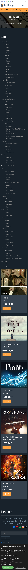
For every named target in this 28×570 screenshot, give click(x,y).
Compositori (12, 23)
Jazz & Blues (5, 80)
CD (7, 267)
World (3, 169)
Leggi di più (8, 553)
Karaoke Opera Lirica (10, 77)
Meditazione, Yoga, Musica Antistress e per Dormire (15, 130)
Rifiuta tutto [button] (20, 567)
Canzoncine (8, 199)
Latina (3, 155)
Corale (7, 55)
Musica (3, 10)
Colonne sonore (9, 104)
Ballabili (4, 229)
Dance (7, 220)
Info (7, 308)
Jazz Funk (8, 91)
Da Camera (8, 53)
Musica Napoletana (10, 193)
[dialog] (14, 557)
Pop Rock (4, 141)
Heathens (5, 297)
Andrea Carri (5, 440)
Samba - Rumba (9, 242)
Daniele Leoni (6, 347)
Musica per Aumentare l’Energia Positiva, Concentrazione (15, 137)
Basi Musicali (9, 107)
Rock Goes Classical (8, 483)
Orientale (8, 185)
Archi (7, 64)
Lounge (8, 223)
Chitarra (8, 110)
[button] (14, 564)
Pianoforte (8, 61)
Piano (7, 113)
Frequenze (8, 123)
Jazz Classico (9, 85)
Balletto (8, 58)
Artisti (7, 10)
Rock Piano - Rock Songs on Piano (12, 437)
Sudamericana (9, 188)
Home (7, 23)
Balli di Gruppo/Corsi (10, 231)
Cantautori (8, 146)
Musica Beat (9, 149)
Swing (7, 96)
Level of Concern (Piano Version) (12, 344)
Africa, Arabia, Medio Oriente (12, 182)
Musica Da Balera (10, 237)
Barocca (8, 47)
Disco (7, 212)
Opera (7, 69)
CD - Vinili (4, 261)
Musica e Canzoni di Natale (8, 165)
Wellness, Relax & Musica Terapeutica (14, 259)
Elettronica (8, 226)
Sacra (7, 72)
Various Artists (6, 393)
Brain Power (9, 250)
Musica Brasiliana (10, 160)
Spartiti (12, 10)
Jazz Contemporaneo (10, 83)
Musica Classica (5, 42)
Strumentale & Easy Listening (8, 99)
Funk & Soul (5, 210)
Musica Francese (10, 171)
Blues (7, 88)
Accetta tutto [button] (7, 567)
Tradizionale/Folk (10, 152)
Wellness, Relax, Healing (7, 121)
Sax (7, 115)
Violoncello (8, 102)
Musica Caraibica (10, 163)
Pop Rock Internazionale (11, 144)
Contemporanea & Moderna (12, 74)
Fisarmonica (8, 234)
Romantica (8, 50)
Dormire (8, 253)
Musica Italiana (9, 191)
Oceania (8, 177)
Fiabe (7, 207)
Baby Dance (9, 204)
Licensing (24, 10)
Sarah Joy (5, 300)
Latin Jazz (8, 94)
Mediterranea (9, 180)
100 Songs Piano (7, 390)
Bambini (4, 196)
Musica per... (5, 248)
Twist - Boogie (9, 245)
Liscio (7, 240)
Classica (8, 45)
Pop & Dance (9, 157)
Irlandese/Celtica (10, 174)
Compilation (8, 66)
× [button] (26, 545)
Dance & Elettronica (6, 218)
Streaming (18, 10)
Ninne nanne (9, 201)
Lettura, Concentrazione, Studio (13, 256)
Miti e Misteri (9, 126)
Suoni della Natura (10, 134)
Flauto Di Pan (9, 118)
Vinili (7, 264)
